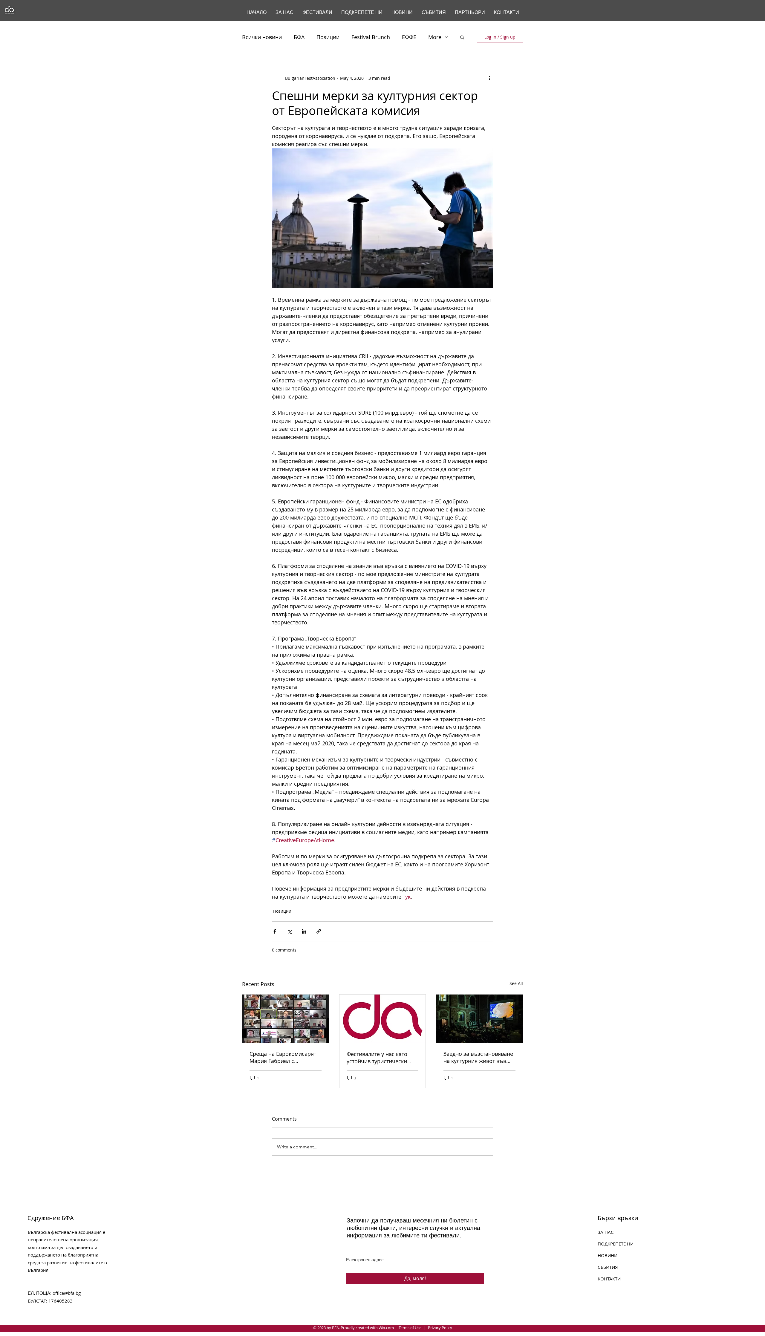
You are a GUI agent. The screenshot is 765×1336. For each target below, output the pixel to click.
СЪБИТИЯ (608, 1267)
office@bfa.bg (67, 1293)
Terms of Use (410, 1327)
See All (516, 983)
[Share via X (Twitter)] (289, 931)
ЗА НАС (605, 1232)
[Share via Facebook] (275, 931)
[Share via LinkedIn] (304, 931)
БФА (299, 37)
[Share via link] (319, 931)
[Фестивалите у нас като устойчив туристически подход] (382, 1019)
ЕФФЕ (409, 37)
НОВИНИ (607, 1255)
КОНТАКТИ (609, 1279)
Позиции (327, 37)
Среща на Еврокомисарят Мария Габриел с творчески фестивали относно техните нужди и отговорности (283, 1057)
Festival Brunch (370, 37)
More (434, 37)
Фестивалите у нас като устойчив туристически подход (377, 1057)
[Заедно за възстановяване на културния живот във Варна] (479, 1019)
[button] (462, 37)
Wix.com (386, 1327)
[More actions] (489, 78)
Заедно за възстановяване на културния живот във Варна (478, 1057)
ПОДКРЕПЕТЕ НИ (616, 1244)
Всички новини (262, 37)
